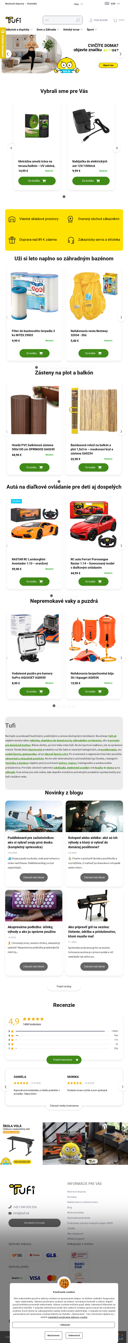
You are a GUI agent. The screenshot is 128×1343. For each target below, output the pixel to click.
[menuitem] (19, 30)
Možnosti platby (75, 1212)
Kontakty (32, 3)
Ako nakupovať (75, 1233)
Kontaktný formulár (34, 1223)
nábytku (35, 740)
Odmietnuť (74, 1335)
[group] (37, 145)
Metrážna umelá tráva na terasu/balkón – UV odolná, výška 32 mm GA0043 (36, 163)
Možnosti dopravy (14, 3)
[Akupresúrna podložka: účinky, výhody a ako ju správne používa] (33, 905)
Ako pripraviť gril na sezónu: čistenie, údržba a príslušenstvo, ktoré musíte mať (92, 931)
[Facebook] (9, 1321)
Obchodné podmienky (78, 1218)
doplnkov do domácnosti (56, 740)
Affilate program (76, 1238)
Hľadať (78, 20)
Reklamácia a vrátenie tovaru (82, 1202)
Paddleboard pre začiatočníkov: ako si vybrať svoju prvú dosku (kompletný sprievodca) (31, 842)
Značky (71, 1228)
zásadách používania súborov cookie (67, 1317)
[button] (123, 54)
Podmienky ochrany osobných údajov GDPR (90, 1223)
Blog (69, 1207)
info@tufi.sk (21, 1213)
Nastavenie (54, 1335)
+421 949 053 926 (25, 1207)
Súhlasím (65, 1325)
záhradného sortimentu (87, 740)
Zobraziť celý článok (33, 877)
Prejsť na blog (64, 986)
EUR (113, 3)
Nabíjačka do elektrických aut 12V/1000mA (89, 163)
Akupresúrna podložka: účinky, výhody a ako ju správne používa (32, 929)
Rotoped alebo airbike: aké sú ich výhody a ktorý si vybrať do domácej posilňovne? (93, 842)
